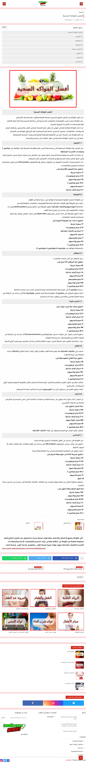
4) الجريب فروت (77, 49)
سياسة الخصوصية (77, 751)
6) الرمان (79, 57)
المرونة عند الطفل (22, 609)
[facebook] (33, 703)
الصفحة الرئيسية (78, 741)
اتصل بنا (80, 755)
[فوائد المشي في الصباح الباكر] (15, 621)
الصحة (81, 12)
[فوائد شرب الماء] (43, 621)
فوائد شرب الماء (50, 632)
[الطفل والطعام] (43, 598)
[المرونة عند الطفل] (15, 598)
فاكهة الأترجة (70, 652)
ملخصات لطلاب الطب (76, 744)
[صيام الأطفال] (71, 621)
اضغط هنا (50, 717)
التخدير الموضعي (69, 683)
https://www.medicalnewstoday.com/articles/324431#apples (24, 549)
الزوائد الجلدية (79, 609)
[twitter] (74, 703)
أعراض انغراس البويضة (67, 662)
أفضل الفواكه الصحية (75, 32)
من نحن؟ (80, 748)
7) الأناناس (78, 62)
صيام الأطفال (79, 632)
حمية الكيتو (28, 523)
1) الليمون (79, 36)
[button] (66, 558)
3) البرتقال (79, 45)
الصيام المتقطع (67, 523)
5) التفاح (79, 53)
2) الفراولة (78, 41)
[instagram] (53, 703)
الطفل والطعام (51, 609)
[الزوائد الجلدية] (71, 598)
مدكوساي (69, 760)
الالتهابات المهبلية (69, 673)
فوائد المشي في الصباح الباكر (18, 632)
